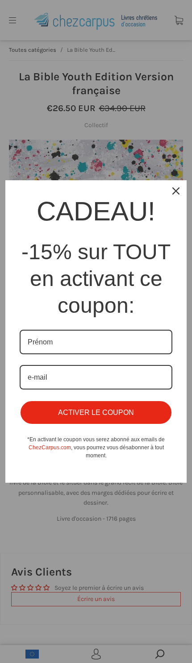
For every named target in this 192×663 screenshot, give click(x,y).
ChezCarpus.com (50, 447)
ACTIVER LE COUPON (96, 412)
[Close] (176, 191)
